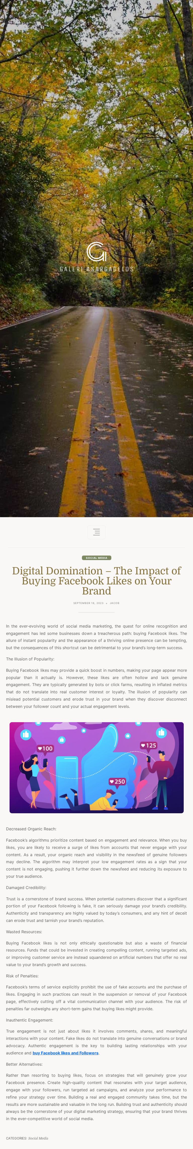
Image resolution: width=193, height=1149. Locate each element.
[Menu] (96, 532)
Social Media (96, 557)
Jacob (115, 602)
